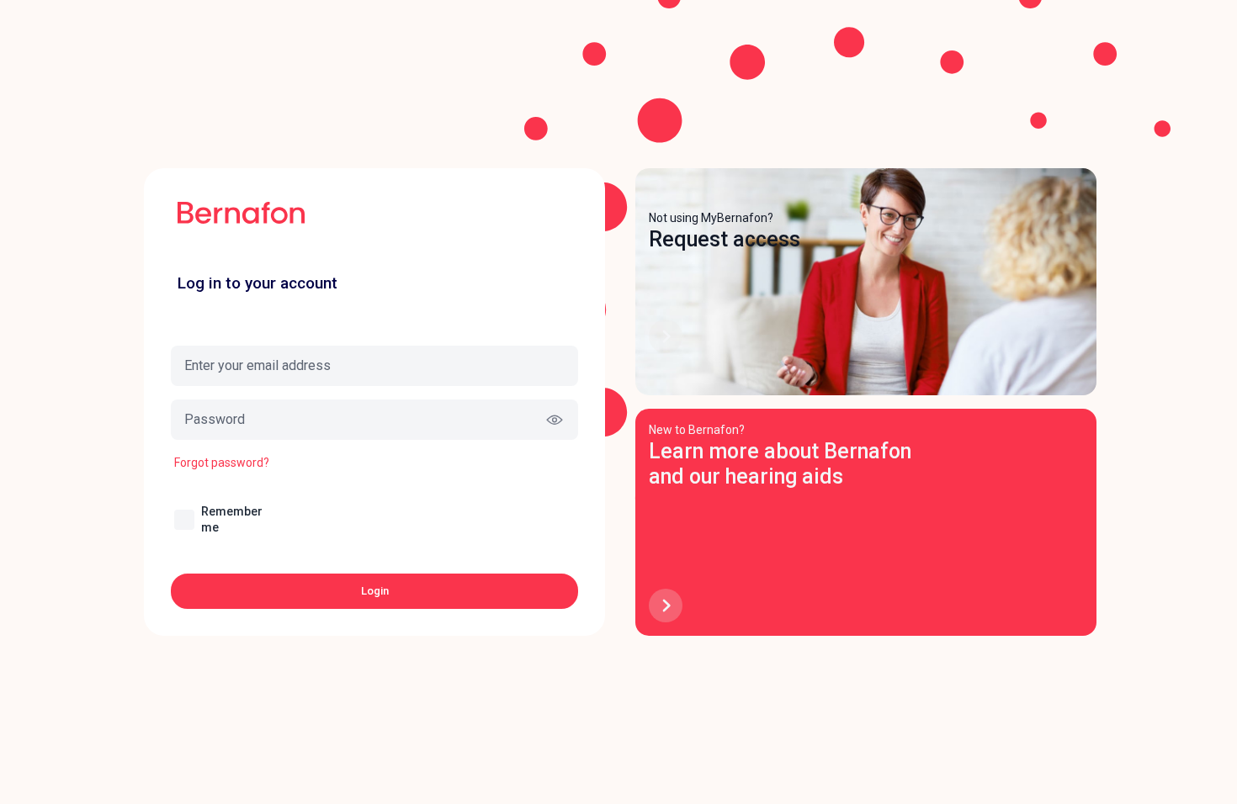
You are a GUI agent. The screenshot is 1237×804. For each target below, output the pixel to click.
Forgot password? (221, 462)
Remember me (232, 520)
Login (375, 590)
